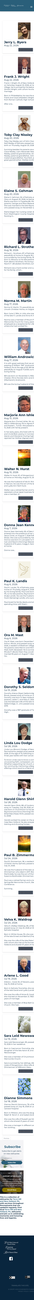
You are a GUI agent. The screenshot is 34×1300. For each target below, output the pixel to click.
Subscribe (12, 1163)
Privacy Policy (23, 1291)
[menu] (31, 7)
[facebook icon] (11, 1258)
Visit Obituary (26, 50)
